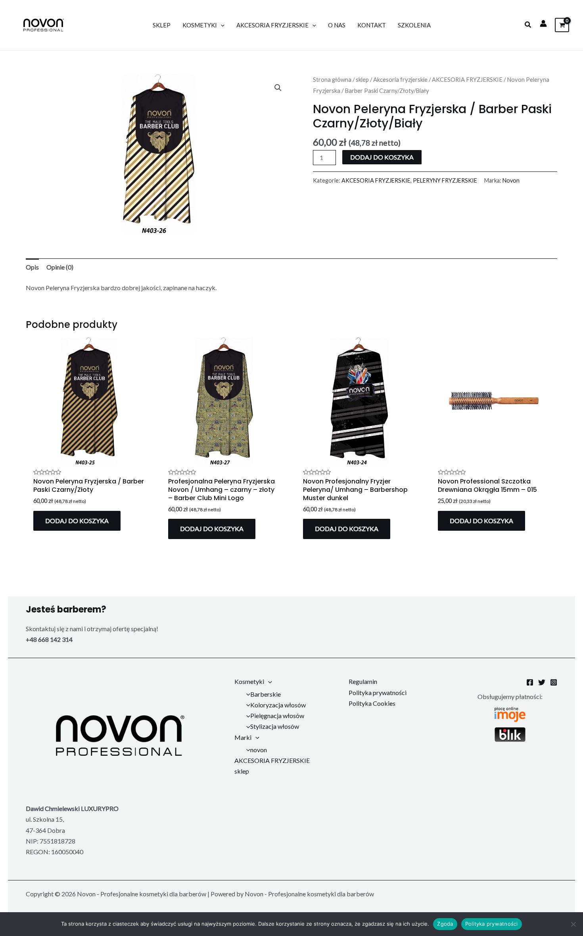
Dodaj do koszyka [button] (77, 520)
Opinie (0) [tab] (59, 267)
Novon (511, 180)
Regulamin (363, 681)
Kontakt (371, 25)
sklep (362, 79)
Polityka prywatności (378, 692)
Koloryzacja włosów (278, 705)
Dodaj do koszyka (382, 157)
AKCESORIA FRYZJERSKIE (272, 25)
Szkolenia (414, 25)
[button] (528, 25)
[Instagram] (553, 682)
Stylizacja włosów (274, 726)
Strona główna (332, 79)
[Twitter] (541, 682)
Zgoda (445, 924)
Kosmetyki (199, 25)
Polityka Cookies (372, 703)
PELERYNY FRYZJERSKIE (445, 180)
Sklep (162, 25)
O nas (336, 25)
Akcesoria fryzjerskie (400, 79)
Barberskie (265, 694)
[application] (220, 25)
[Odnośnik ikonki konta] (543, 23)
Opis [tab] (32, 267)
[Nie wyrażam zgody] (573, 924)
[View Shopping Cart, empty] (562, 25)
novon (258, 749)
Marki (242, 737)
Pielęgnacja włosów (277, 715)
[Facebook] (529, 682)
